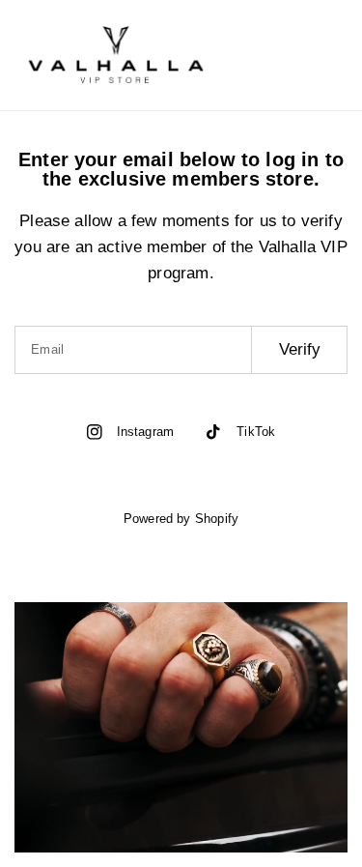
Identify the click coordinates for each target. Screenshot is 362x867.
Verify (299, 349)
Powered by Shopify (181, 518)
